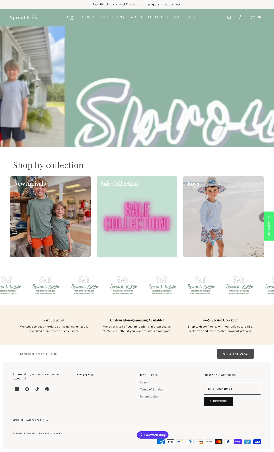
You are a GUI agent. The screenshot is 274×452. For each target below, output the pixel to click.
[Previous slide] (10, 217)
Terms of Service (151, 389)
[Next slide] (264, 217)
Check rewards (269, 226)
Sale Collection (119, 183)
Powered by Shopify (50, 433)
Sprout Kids (30, 433)
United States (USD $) (28, 420)
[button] (229, 17)
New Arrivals (30, 183)
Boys (193, 183)
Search (144, 382)
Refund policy (149, 396)
